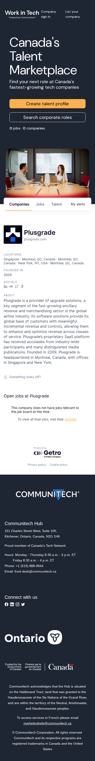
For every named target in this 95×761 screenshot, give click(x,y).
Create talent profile (47, 104)
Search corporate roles (47, 117)
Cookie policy (59, 464)
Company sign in (48, 14)
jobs (40, 204)
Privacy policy (37, 464)
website (70, 419)
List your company (72, 14)
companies (19, 204)
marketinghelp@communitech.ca (47, 723)
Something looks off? (25, 377)
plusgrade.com (35, 239)
